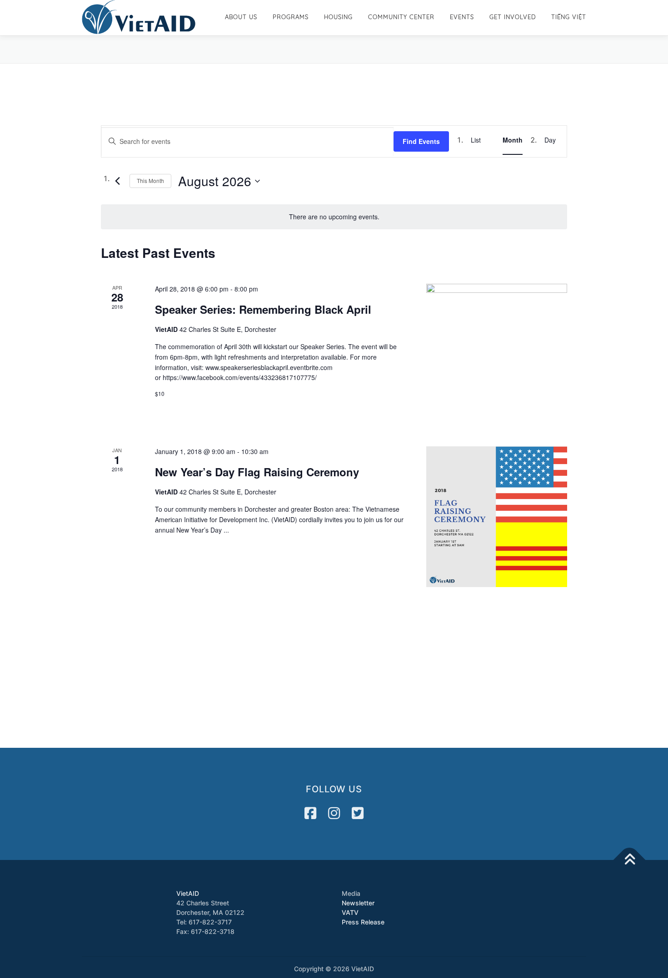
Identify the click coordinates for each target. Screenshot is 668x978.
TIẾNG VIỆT (568, 16)
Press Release (363, 922)
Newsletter (358, 903)
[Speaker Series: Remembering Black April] (496, 354)
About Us (241, 16)
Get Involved (512, 16)
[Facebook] (310, 813)
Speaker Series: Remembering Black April (263, 309)
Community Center (401, 16)
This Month (150, 180)
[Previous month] (117, 181)
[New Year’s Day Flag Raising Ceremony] (496, 516)
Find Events (421, 141)
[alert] (334, 216)
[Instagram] (334, 813)
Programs (291, 16)
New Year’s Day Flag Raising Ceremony (257, 471)
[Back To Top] (629, 860)
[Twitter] (358, 813)
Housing (338, 16)
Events (462, 16)
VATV (350, 912)
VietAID (187, 893)
